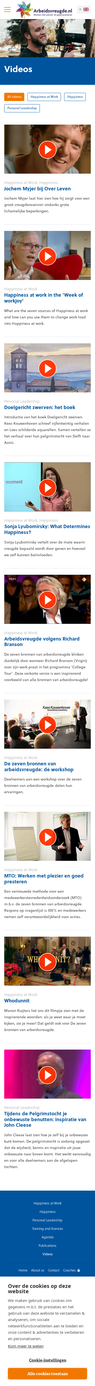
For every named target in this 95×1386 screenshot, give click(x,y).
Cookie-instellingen (47, 1360)
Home (22, 1270)
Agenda (48, 1237)
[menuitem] (47, 1203)
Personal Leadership (22, 108)
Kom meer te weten (26, 1346)
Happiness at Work (44, 96)
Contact (53, 1270)
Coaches (69, 1270)
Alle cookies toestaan (47, 1373)
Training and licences (47, 1228)
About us (37, 1270)
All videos (14, 96)
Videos (47, 1254)
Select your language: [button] (84, 10)
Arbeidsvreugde (43, 9)
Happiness (75, 96)
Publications (47, 1245)
